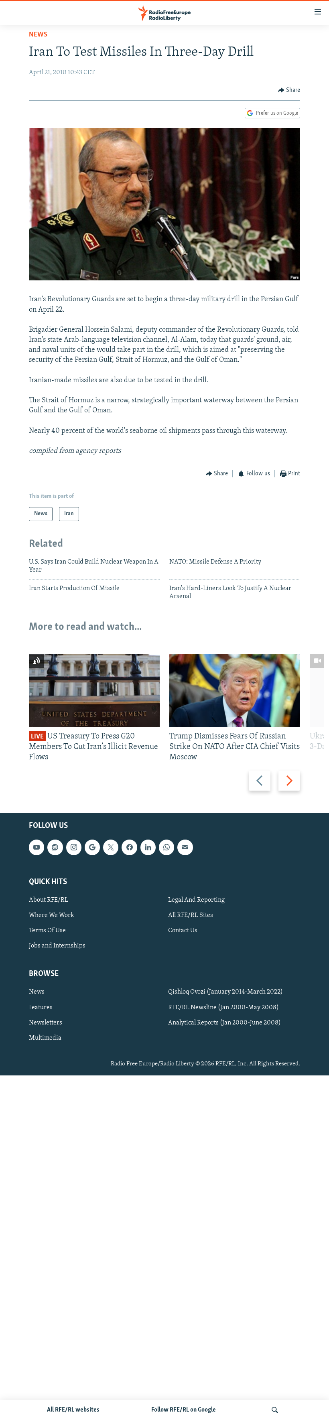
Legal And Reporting (196, 900)
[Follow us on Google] (92, 847)
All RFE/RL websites (73, 1410)
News (38, 35)
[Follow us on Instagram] (73, 847)
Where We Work (51, 915)
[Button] (289, 90)
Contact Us (182, 930)
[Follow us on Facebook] (129, 847)
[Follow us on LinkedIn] (148, 847)
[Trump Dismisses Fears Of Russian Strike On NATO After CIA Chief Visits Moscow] (234, 690)
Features (41, 1007)
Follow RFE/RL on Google (183, 1410)
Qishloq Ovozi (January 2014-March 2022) (225, 992)
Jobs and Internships (57, 946)
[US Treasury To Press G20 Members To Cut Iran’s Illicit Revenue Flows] (94, 690)
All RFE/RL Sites (190, 915)
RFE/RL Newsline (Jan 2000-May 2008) (223, 1007)
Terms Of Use (47, 930)
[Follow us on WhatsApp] (166, 847)
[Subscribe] (185, 847)
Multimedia (45, 1038)
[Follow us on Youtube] (36, 847)
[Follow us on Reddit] (55, 847)
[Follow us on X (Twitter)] (110, 847)
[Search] (275, 1410)
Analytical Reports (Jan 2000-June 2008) (224, 1023)
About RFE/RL (48, 900)
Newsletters (45, 1023)
